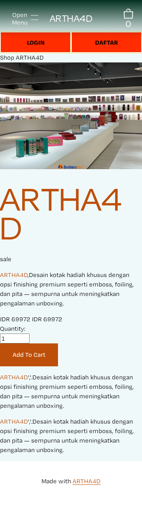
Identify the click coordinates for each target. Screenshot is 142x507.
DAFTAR (106, 42)
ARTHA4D (71, 18)
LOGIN (36, 42)
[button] (29, 354)
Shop (7, 57)
